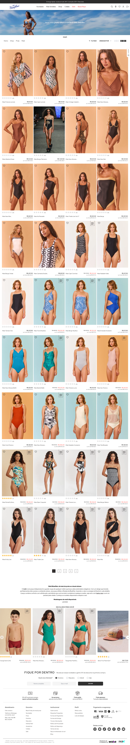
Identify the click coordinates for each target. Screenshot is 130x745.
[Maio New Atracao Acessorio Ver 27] (112, 72)
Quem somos (54, 710)
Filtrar (94, 41)
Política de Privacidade (56, 723)
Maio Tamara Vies (7, 331)
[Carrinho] (127, 7)
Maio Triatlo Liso (38, 559)
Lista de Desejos (79, 716)
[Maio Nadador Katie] (112, 244)
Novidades (40, 7)
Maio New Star (101, 159)
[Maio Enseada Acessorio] (112, 301)
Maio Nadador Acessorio (73, 445)
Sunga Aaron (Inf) (5, 661)
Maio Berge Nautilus (71, 331)
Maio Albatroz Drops (8, 159)
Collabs (67, 7)
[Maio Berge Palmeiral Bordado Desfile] (49, 129)
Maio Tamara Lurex (71, 388)
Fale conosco (8, 710)
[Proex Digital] (122, 741)
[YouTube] (123, 729)
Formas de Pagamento (56, 716)
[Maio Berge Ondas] (17, 244)
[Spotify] (109, 729)
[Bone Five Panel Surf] (113, 631)
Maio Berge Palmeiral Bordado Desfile (40, 159)
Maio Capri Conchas (71, 273)
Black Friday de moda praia (33, 710)
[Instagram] (95, 729)
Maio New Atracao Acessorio (71, 559)
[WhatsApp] (99, 729)
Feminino (60, 678)
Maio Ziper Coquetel (40, 502)
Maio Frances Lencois (8, 102)
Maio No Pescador (39, 216)
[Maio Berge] (112, 187)
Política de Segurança (56, 726)
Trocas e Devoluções (56, 721)
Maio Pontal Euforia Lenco (8, 502)
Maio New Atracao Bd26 (9, 388)
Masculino (72, 678)
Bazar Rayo (82, 7)
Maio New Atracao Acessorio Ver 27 (102, 102)
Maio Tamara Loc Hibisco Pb (71, 502)
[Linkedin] (118, 729)
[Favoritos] (119, 7)
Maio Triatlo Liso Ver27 (72, 216)
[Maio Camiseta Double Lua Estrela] (49, 244)
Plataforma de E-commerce (103, 741)
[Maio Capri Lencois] (49, 72)
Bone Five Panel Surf (104, 661)
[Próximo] (128, 637)
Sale (73, 7)
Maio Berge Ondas (7, 273)
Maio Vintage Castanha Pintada (72, 102)
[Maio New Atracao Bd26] (17, 358)
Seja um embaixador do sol (57, 731)
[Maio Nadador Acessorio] (81, 415)
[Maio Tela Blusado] (112, 415)
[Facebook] (114, 729)
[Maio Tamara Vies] (17, 301)
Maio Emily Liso (6, 559)
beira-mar (100, 593)
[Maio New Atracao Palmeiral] (81, 129)
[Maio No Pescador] (49, 187)
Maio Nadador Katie (103, 273)
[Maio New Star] (112, 129)
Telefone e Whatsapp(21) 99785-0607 (11, 714)
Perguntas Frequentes (56, 713)
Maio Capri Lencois (39, 102)
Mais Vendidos (51, 7)
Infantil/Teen (29, 723)
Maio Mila (100, 559)
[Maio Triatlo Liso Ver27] (81, 187)
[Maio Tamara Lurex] (81, 358)
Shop (60, 7)
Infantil (82, 678)
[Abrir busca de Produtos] (112, 7)
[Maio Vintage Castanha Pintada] (81, 72)
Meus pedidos (79, 713)
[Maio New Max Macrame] (17, 187)
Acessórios (29, 726)
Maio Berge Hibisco (103, 502)
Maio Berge (100, 216)
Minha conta (78, 710)
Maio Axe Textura (102, 388)
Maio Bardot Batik (39, 388)
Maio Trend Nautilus (40, 331)
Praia (27, 716)
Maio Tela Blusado (102, 445)
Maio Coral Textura (7, 445)
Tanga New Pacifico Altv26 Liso (71, 661)
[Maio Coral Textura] (17, 415)
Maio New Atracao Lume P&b (39, 445)
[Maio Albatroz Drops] (17, 129)
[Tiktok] (104, 729)
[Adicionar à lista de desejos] (4, 51)
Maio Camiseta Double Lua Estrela (40, 273)
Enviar (90, 683)
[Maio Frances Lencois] (17, 72)
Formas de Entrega (55, 718)
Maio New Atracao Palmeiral (71, 159)
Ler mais (65, 602)
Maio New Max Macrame (6, 216)
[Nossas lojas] (116, 7)
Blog (51, 734)
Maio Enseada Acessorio (104, 331)
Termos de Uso (54, 729)
